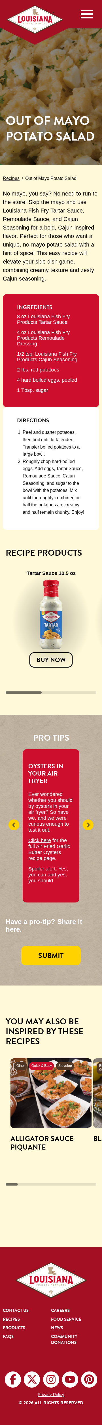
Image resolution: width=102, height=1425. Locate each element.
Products (14, 1328)
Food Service (66, 1319)
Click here (39, 840)
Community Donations (64, 1340)
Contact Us (16, 1311)
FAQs (8, 1337)
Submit (51, 955)
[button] (13, 824)
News (57, 1328)
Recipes (11, 178)
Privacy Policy (51, 1394)
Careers (60, 1311)
